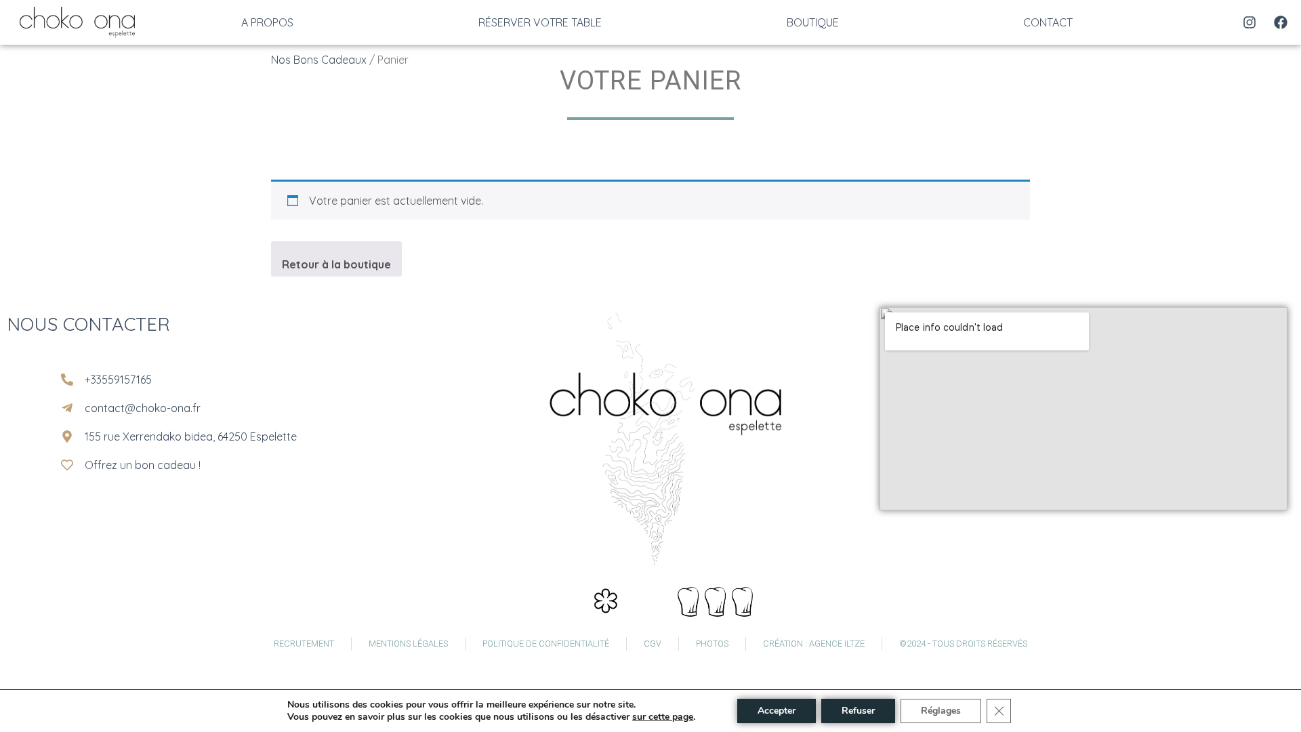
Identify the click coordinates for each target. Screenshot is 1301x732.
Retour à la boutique (336, 264)
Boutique (813, 22)
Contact (1048, 22)
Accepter (777, 710)
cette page (670, 716)
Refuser (858, 710)
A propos (267, 22)
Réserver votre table (540, 22)
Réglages (941, 710)
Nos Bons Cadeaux (319, 59)
